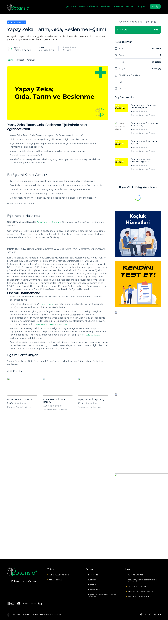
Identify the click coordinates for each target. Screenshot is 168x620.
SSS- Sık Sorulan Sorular (91, 335)
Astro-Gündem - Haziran (20, 399)
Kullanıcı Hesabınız (46, 304)
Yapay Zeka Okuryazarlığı (91, 399)
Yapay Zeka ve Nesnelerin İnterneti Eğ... (144, 124)
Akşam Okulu (69, 6)
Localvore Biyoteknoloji (49, 222)
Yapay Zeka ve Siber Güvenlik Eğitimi (141, 160)
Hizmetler (118, 6)
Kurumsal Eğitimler (88, 6)
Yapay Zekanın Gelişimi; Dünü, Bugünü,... (143, 106)
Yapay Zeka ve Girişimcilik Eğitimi (144, 142)
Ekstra (129, 6)
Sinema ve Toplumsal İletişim (54, 400)
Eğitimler (105, 6)
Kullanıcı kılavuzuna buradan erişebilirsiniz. (51, 324)
